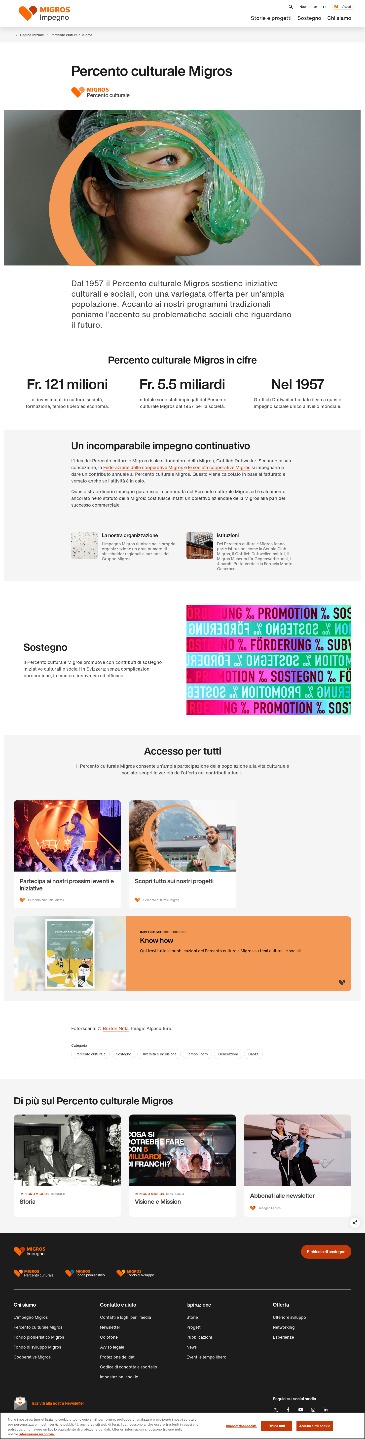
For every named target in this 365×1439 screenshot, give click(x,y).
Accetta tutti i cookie (314, 1426)
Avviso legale (112, 1347)
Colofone (109, 1337)
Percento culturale (90, 1054)
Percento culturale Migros (38, 1327)
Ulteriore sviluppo (289, 1317)
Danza (253, 1054)
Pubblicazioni (199, 1337)
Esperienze (283, 1337)
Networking (284, 1327)
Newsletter (308, 6)
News (191, 1347)
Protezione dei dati (118, 1357)
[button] (290, 7)
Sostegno (123, 1054)
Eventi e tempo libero (206, 1357)
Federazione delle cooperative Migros (143, 467)
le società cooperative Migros (219, 467)
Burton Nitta (116, 1028)
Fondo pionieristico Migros (39, 1337)
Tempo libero (197, 1054)
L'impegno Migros (31, 1317)
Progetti (194, 1327)
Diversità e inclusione (159, 1054)
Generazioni (228, 1054)
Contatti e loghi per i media (125, 1317)
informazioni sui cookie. (37, 1434)
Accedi (347, 6)
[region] (182, 1425)
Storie (192, 1317)
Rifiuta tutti (277, 1426)
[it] (47, 13)
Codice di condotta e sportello (128, 1367)
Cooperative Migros (32, 1357)
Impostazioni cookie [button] (119, 1377)
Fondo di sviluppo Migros (37, 1347)
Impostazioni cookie (241, 1426)
